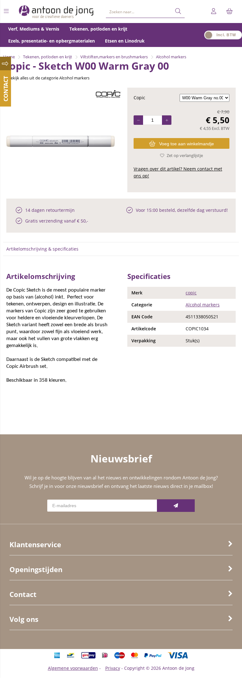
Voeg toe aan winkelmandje (186, 143)
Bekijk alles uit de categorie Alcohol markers (48, 78)
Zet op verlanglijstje (185, 155)
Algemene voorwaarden (73, 668)
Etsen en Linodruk (125, 41)
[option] (60, 141)
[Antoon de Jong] (56, 11)
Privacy (112, 668)
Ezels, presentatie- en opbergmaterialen (51, 41)
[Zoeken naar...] (178, 11)
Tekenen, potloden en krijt (98, 29)
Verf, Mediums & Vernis (33, 29)
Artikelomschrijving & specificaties (42, 249)
